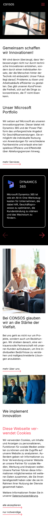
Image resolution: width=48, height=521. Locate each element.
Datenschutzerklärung (25, 495)
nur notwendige (12, 512)
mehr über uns (11, 368)
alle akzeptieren (12, 505)
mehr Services (11, 162)
